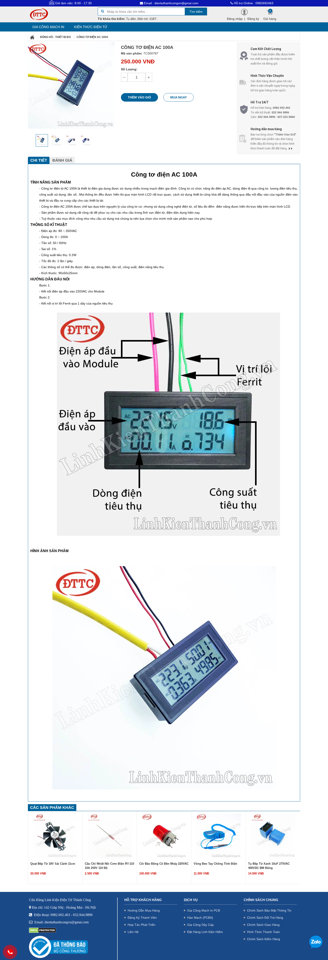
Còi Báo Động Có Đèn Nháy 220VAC (109, 863)
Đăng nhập (235, 19)
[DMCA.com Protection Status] (42, 930)
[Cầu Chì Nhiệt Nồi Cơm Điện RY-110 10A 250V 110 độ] (55, 835)
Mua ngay (178, 97)
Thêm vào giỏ (139, 97)
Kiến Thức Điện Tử (90, 27)
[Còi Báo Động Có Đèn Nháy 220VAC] (109, 835)
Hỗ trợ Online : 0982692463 (221, 3)
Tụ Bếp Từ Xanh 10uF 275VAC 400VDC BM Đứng (214, 866)
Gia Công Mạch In (48, 27)
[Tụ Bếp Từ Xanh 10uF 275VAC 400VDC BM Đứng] (218, 835)
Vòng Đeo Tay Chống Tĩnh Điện (161, 863)
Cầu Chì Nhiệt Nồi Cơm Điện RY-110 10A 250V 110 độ (55, 866)
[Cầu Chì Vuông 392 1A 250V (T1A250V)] (273, 835)
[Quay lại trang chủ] (32, 37)
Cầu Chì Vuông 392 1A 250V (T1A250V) (267, 866)
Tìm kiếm (196, 11)
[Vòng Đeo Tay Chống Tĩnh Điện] (164, 835)
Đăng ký (253, 19)
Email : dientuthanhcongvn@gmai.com (138, 3)
